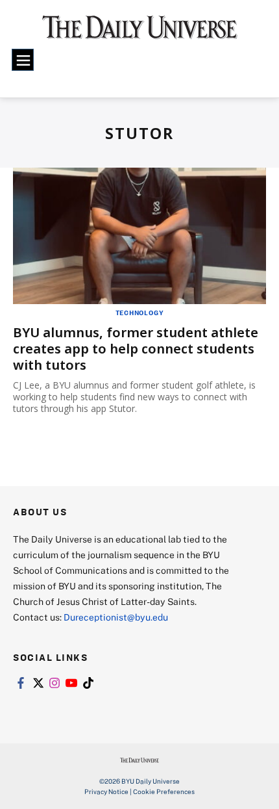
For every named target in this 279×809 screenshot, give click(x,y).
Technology (139, 312)
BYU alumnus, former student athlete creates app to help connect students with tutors (135, 349)
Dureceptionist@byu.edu (116, 617)
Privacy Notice (106, 791)
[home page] (139, 32)
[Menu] (23, 60)
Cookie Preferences (164, 791)
